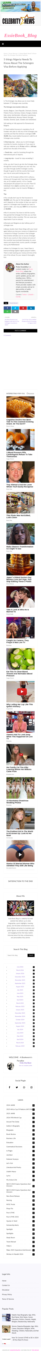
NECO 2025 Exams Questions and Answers (20, 1191)
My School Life (20, 1180)
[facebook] (9, 1087)
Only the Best (25, 1063)
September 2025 (24, 983)
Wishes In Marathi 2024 (20, 1254)
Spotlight (20, 1229)
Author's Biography (20, 1126)
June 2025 (25, 993)
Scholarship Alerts (20, 1225)
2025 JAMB (20, 1113)
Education (20, 1142)
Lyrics (20, 1176)
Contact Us (6, 1285)
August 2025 (25, 986)
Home (5, 53)
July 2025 (25, 990)
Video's (20, 1246)
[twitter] (17, 1087)
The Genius (35, 1350)
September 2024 (24, 1023)
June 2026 (25, 967)
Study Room (20, 1237)
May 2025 (25, 997)
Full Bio (18, 297)
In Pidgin (20, 1151)
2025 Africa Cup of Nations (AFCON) (20, 1109)
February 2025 (25, 1006)
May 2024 (25, 1036)
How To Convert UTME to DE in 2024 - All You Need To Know (25, 1339)
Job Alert (20, 1155)
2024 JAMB (20, 1105)
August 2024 (25, 1026)
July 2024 (25, 1030)
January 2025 (25, 1010)
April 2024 (25, 1039)
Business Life (20, 1138)
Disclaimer (5, 1290)
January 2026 (25, 973)
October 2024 (25, 1019)
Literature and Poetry (20, 1167)
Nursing (20, 1200)
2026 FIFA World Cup (20, 1118)
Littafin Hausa (20, 1171)
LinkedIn (30, 294)
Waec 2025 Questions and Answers (20, 1250)
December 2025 (24, 977)
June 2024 (25, 1033)
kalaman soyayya (20, 1159)
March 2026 (25, 970)
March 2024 (25, 1043)
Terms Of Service (8, 1299)
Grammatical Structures (20, 1147)
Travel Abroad (13, 53)
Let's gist (20, 1163)
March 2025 (25, 1003)
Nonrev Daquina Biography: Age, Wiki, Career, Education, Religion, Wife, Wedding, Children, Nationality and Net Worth (25, 1330)
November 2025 (24, 980)
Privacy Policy (7, 1294)
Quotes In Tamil (20, 1221)
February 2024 (25, 1046)
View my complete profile (25, 1065)
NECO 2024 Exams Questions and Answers (20, 1185)
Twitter (24, 294)
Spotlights (20, 1234)
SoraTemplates (15, 1350)
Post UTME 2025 (20, 1217)
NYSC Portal (20, 1204)
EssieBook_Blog (20, 35)
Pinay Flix (20, 1208)
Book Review (20, 1134)
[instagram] (31, 1087)
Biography (20, 1130)
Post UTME (20, 1213)
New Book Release (20, 1196)
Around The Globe (20, 1122)
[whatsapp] (24, 1087)
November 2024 (24, 1016)
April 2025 (25, 1000)
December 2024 (24, 1013)
